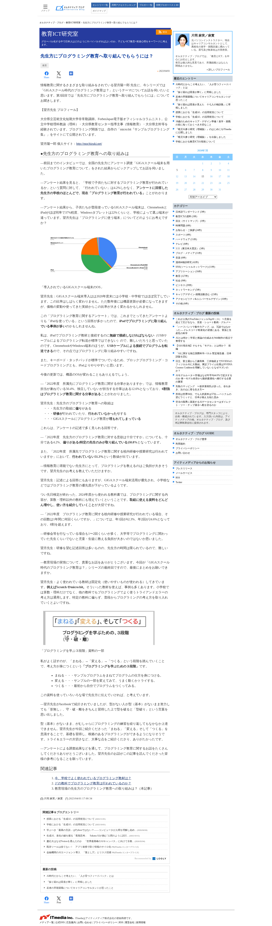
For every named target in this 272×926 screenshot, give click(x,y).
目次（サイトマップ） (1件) (190, 221)
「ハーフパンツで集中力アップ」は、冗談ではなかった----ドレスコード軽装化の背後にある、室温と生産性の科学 (203, 330)
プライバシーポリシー (188, 448)
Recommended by (143, 858)
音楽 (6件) (181, 257)
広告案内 (71, 922)
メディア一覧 (46, 922)
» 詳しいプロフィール (218, 69)
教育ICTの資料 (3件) (186, 216)
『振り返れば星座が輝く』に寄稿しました (69, 882)
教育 (44, 65)
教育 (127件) (182, 276)
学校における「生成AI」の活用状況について (76, 824)
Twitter (179, 482)
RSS (165, 32)
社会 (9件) (181, 280)
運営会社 (129, 922)
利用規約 (180, 443)
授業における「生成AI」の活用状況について (76, 819)
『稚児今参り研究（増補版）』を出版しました (201, 137)
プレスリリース (184, 468)
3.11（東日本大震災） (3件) (190, 248)
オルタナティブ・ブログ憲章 (191, 439)
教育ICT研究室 (73, 22)
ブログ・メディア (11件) (189, 253)
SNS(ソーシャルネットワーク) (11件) (195, 266)
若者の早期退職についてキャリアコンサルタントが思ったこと (80, 888)
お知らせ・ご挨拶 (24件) (189, 230)
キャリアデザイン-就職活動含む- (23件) (197, 294)
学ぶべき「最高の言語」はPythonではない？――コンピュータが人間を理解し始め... (97, 830)
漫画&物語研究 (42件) (187, 262)
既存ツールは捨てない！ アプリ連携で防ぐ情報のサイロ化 (93, 846)
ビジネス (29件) (184, 285)
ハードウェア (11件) (186, 239)
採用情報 (141, 922)
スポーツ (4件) (183, 234)
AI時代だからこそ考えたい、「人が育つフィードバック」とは (80, 876)
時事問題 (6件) (183, 225)
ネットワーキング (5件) (188, 289)
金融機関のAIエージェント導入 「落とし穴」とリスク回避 (93, 852)
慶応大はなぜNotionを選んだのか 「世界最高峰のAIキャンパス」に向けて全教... (96, 841)
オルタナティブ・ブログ (51, 22)
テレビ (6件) (182, 244)
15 (203, 176)
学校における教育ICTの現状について (195, 141)
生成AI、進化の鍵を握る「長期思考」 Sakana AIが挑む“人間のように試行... (93, 835)
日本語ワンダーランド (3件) (190, 211)
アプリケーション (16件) (189, 271)
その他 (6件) (182, 303)
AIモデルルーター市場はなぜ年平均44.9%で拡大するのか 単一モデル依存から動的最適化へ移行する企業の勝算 (204, 378)
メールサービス (184, 473)
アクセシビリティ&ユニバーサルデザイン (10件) (201, 299)
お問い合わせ (183, 453)
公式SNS (60, 922)
